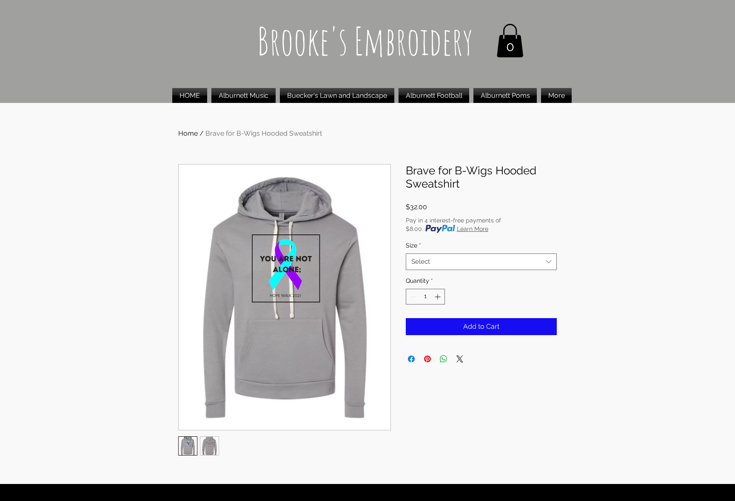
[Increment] (438, 296)
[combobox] (481, 261)
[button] (510, 40)
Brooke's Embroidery (365, 41)
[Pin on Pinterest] (427, 359)
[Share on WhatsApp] (444, 359)
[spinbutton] (425, 296)
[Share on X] (460, 359)
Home (188, 133)
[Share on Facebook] (411, 359)
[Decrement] (412, 296)
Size (413, 245)
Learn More (472, 228)
